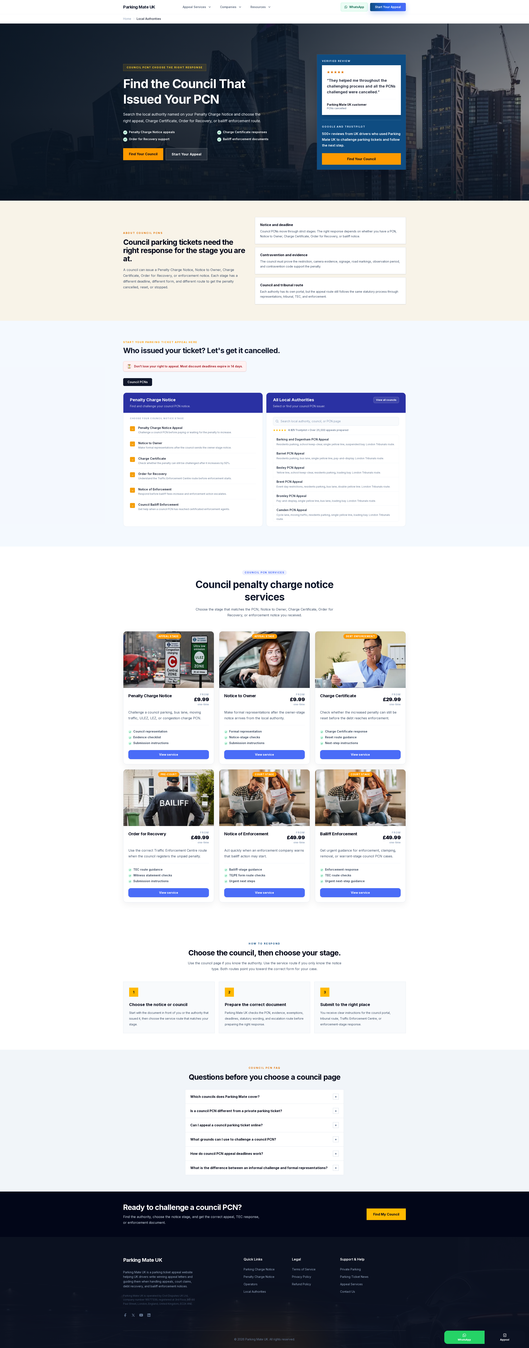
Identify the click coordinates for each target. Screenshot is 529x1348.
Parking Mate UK (139, 7)
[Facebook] (125, 1315)
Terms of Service (304, 1269)
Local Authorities (255, 1291)
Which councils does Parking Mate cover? (263, 1097)
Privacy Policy (301, 1276)
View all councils (386, 399)
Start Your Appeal (388, 7)
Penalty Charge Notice (259, 1276)
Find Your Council (143, 154)
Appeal (504, 1339)
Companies (228, 7)
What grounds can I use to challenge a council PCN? (263, 1139)
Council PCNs (137, 382)
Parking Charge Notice (259, 1269)
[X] (133, 1315)
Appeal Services (194, 7)
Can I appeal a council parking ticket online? (263, 1125)
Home (127, 18)
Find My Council (386, 1214)
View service (168, 754)
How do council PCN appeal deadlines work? (263, 1154)
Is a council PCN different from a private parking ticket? (263, 1111)
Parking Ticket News (354, 1276)
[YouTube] (141, 1315)
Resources (258, 7)
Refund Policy (301, 1284)
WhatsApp (356, 7)
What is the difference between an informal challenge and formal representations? (263, 1168)
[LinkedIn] (149, 1315)
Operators (250, 1284)
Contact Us (347, 1291)
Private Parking (350, 1269)
